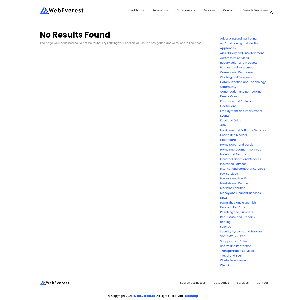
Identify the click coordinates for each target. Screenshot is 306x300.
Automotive (160, 10)
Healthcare (136, 10)
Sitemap (191, 296)
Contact (229, 10)
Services (209, 10)
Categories (184, 10)
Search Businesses (255, 10)
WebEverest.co (144, 296)
